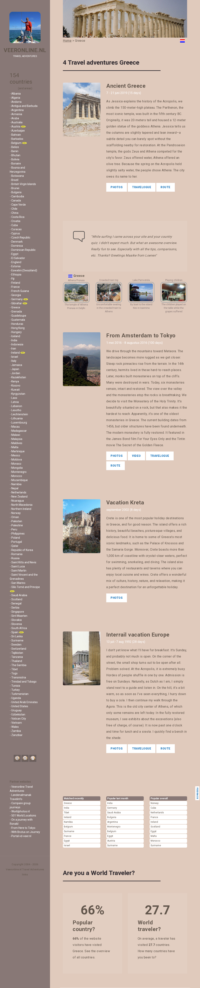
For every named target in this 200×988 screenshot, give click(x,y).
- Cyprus (15, 233)
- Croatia (15, 221)
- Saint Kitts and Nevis (23, 562)
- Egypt (14, 254)
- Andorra (15, 101)
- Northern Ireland (20, 508)
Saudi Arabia (114, 812)
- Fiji (12, 278)
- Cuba (14, 225)
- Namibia (15, 484)
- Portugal (16, 541)
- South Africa (18, 628)
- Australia (16, 122)
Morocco (155, 840)
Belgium (68, 826)
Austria (111, 840)
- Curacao (16, 229)
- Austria (15, 126)
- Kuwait (15, 389)
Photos (117, 187)
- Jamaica (16, 365)
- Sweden (15, 644)
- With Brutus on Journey (25, 832)
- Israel (14, 356)
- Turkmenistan (19, 693)
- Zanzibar (16, 735)
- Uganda (15, 698)
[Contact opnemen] (17, 758)
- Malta (14, 447)
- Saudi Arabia (18, 595)
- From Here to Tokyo (22, 827)
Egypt (67, 840)
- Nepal (14, 488)
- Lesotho (15, 410)
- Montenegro (18, 471)
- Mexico (15, 455)
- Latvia (14, 402)
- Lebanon (16, 406)
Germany (112, 807)
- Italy (13, 360)
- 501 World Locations (23, 815)
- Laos (13, 397)
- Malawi (15, 434)
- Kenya (14, 381)
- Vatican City (18, 718)
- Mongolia (16, 467)
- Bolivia (14, 159)
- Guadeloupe (18, 315)
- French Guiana (19, 291)
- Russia (15, 558)
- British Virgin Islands (23, 184)
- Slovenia (16, 624)
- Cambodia (17, 196)
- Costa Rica (17, 217)
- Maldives (16, 443)
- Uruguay (16, 710)
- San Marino (17, 582)
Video (136, 455)
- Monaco (15, 463)
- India (13, 340)
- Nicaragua (17, 500)
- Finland (15, 282)
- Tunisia (15, 685)
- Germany (16, 299)
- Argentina (17, 110)
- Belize (14, 147)
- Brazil (14, 180)
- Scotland (16, 599)
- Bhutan (15, 155)
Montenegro (113, 826)
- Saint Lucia (17, 566)
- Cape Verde (18, 204)
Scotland (155, 826)
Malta (154, 836)
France (67, 836)
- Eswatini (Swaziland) (23, 270)
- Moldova (16, 459)
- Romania (16, 554)
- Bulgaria (15, 192)
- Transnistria (18, 677)
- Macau (15, 426)
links (25, 874)
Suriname (69, 831)
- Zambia (15, 730)
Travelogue (141, 187)
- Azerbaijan (17, 130)
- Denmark (16, 241)
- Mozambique (19, 480)
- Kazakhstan (18, 377)
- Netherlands (18, 492)
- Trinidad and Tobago (23, 681)
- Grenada (16, 311)
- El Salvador (17, 258)
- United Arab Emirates (24, 702)
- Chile (13, 208)
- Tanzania (16, 656)
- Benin (14, 151)
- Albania (15, 93)
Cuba (153, 807)
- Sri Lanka (16, 636)
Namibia (68, 822)
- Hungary (16, 332)
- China (14, 212)
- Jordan (15, 373)
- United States (19, 706)
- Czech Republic (20, 237)
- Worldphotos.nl (20, 811)
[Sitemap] (25, 758)
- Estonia (15, 266)
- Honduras (16, 323)
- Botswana (17, 175)
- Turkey (15, 689)
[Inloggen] (32, 758)
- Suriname (16, 640)
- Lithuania (16, 418)
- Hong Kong (17, 328)
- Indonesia (16, 344)
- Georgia (15, 295)
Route (166, 187)
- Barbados (16, 138)
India (66, 807)
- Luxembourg (18, 422)
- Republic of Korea (21, 550)
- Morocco (16, 476)
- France (15, 286)
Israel (67, 845)
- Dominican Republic (23, 249)
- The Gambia (18, 665)
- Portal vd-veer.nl (20, 836)
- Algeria (15, 97)
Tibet (66, 812)
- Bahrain (15, 134)
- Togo (14, 673)
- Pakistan (16, 521)
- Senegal (15, 603)
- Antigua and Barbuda (24, 105)
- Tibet (14, 669)
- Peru (13, 529)
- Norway (15, 513)
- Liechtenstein (19, 414)
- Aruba (14, 118)
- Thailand (16, 661)
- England (15, 262)
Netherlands (157, 812)
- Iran (13, 348)
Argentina (112, 822)
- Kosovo (15, 385)
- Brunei (14, 188)
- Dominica (16, 245)
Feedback (197, 793)
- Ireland (15, 352)
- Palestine (16, 525)
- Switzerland (18, 648)
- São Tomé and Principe (25, 587)
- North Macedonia (21, 504)
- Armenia (16, 114)
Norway (155, 803)
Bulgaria (111, 817)
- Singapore (17, 611)
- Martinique (17, 451)
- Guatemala (17, 319)
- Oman (14, 517)
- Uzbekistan (17, 714)
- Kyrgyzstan (17, 393)
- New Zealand (19, 496)
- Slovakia (16, 619)
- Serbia (14, 607)
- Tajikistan (16, 652)
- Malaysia (16, 439)
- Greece (15, 307)
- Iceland (15, 336)
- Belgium (15, 142)
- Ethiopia (15, 274)
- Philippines (17, 533)
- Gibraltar (16, 303)
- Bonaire (15, 163)
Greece (68, 803)
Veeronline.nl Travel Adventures (25, 869)
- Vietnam (16, 722)
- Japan (14, 369)
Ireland (67, 817)
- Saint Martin (18, 570)
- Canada (15, 200)
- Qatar (14, 545)
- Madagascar (18, 430)
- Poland (15, 537)
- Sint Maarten (18, 615)
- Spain (14, 632)
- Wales (14, 726)
